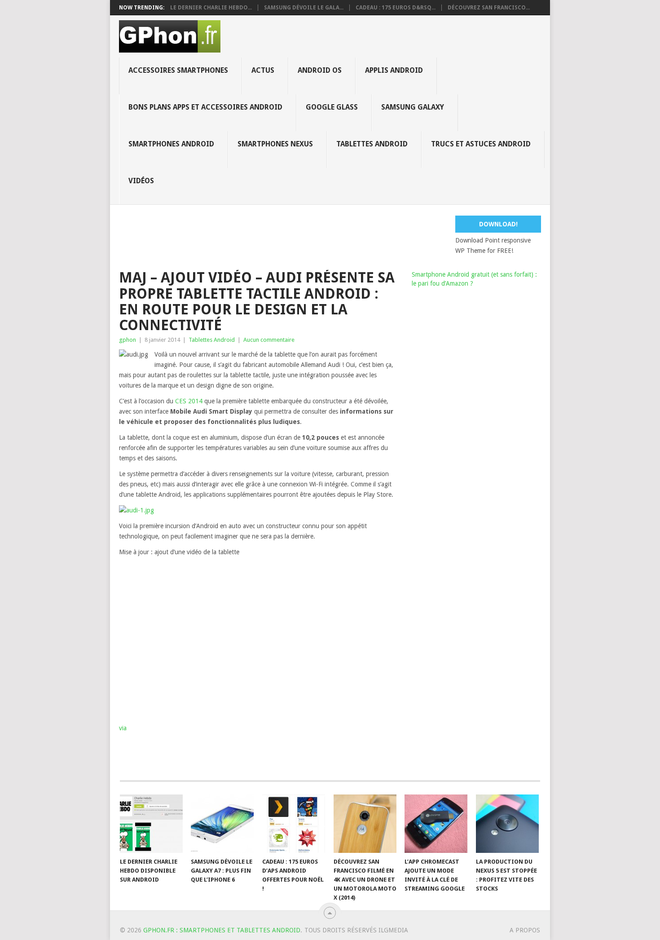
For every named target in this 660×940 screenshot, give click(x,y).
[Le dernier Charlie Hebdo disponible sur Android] (151, 823)
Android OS (320, 70)
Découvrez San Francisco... (489, 7)
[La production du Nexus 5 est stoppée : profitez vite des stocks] (507, 823)
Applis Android (394, 70)
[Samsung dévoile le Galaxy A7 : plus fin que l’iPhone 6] (222, 823)
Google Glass (332, 107)
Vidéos (141, 181)
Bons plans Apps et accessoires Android (205, 107)
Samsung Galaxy (412, 107)
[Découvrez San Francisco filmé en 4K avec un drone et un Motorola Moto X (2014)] (365, 823)
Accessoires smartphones (178, 70)
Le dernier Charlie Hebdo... (211, 7)
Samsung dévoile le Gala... (303, 7)
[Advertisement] (336, 236)
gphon (127, 339)
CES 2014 (188, 401)
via (123, 728)
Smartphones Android (171, 144)
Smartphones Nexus (275, 144)
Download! (498, 224)
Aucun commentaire (269, 339)
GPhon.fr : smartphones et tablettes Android (221, 930)
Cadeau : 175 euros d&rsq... (396, 7)
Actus (262, 70)
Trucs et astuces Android (481, 144)
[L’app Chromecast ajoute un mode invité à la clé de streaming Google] (436, 823)
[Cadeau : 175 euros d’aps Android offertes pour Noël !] (293, 823)
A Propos (525, 930)
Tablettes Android (372, 144)
